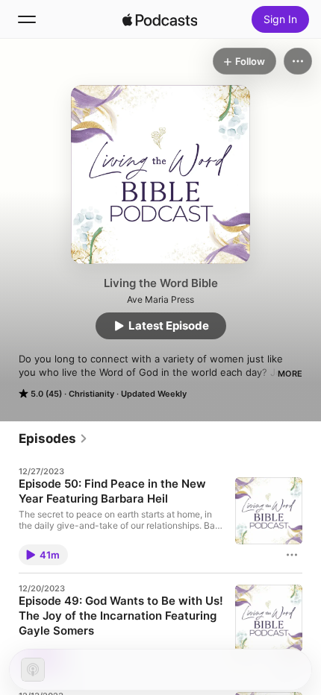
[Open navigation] (26, 19)
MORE (290, 373)
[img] (159, 19)
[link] (53, 438)
